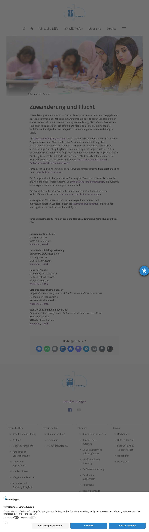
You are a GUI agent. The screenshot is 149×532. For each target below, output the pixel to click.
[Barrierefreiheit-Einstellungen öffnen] (144, 271)
